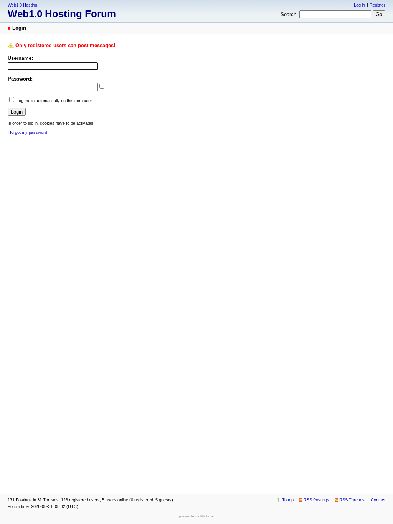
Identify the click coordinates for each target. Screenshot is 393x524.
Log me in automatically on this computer (54, 100)
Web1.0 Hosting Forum (62, 13)
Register (377, 5)
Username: (20, 58)
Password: (20, 79)
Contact (378, 500)
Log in (359, 5)
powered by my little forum (196, 516)
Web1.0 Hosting (22, 5)
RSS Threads (352, 500)
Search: (289, 14)
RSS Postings (316, 500)
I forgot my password (27, 132)
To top (288, 500)
